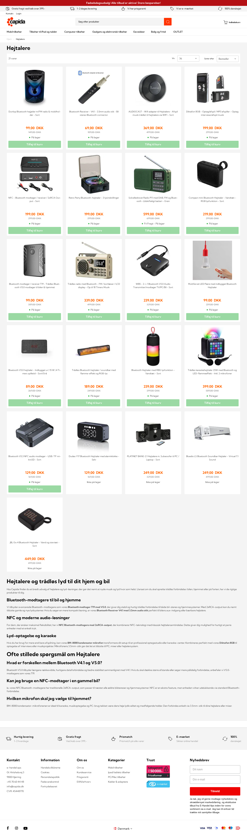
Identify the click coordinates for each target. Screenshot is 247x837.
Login (18, 13)
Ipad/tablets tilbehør (119, 772)
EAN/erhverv (84, 781)
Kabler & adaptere (118, 781)
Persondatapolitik (50, 777)
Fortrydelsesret (49, 786)
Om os (80, 767)
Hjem (9, 39)
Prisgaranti (82, 777)
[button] (125, 828)
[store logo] (16, 22)
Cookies (45, 772)
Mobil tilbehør (115, 767)
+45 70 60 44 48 (15, 781)
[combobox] (123, 22)
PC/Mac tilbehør (117, 777)
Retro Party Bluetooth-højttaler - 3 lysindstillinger (94, 197)
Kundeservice (84, 772)
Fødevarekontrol (50, 781)
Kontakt (9, 13)
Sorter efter (209, 58)
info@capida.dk (15, 786)
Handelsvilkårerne (50, 767)
